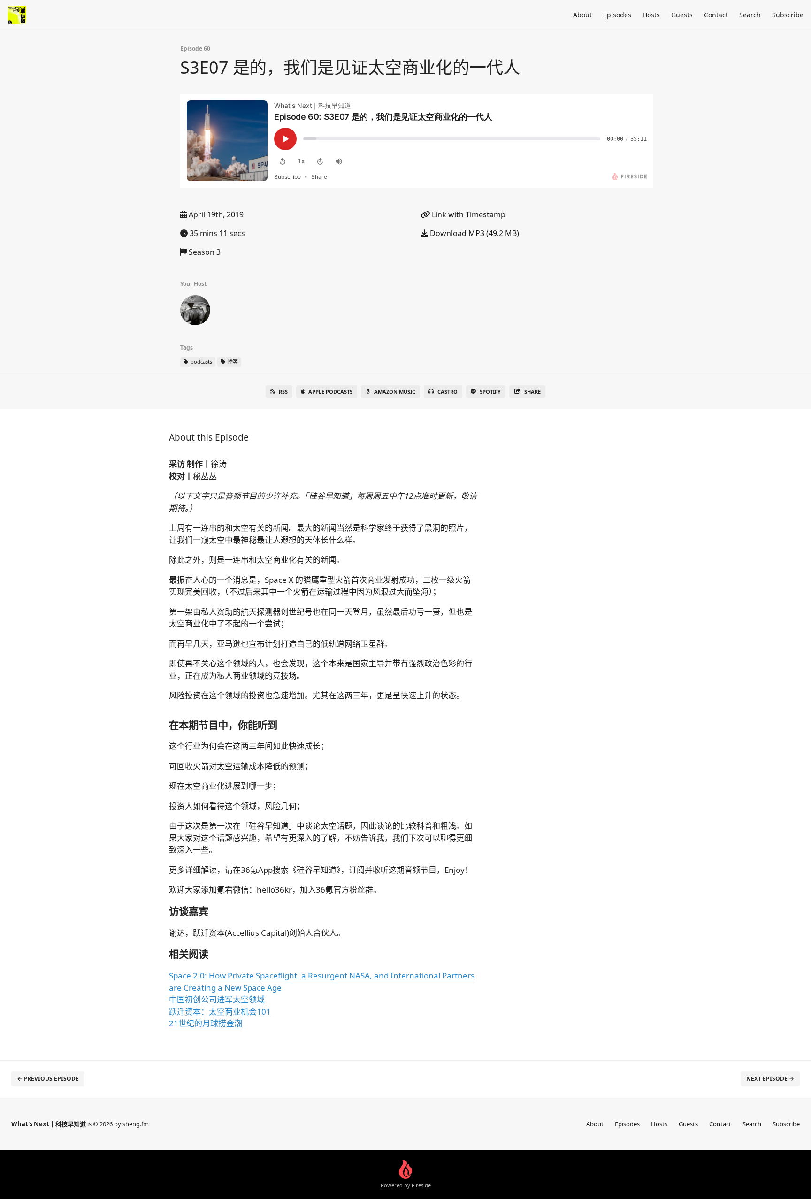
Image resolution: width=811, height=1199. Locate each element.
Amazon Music (394, 391)
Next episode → (770, 1079)
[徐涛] (195, 312)
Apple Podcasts (330, 391)
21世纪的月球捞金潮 (205, 1023)
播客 (232, 361)
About (582, 14)
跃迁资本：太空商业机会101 (220, 1011)
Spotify (490, 391)
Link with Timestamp (467, 214)
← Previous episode (48, 1079)
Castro (447, 391)
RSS (283, 391)
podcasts (200, 361)
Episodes (617, 14)
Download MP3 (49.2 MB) (473, 233)
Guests (682, 14)
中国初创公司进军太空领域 (217, 999)
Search (750, 14)
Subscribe (787, 14)
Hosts (651, 14)
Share (532, 391)
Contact (716, 14)
